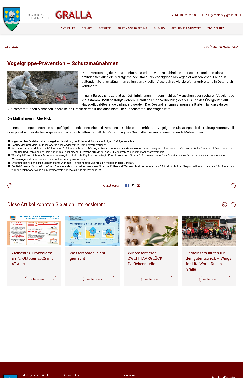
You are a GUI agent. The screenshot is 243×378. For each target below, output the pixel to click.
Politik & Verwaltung (132, 28)
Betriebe (105, 28)
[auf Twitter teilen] (132, 185)
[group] (34, 251)
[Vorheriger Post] (9, 185)
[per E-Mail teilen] (138, 185)
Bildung (159, 28)
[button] (224, 204)
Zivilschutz (215, 28)
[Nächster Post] (233, 185)
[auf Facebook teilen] (127, 185)
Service (87, 28)
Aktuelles (68, 28)
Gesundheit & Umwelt (186, 28)
